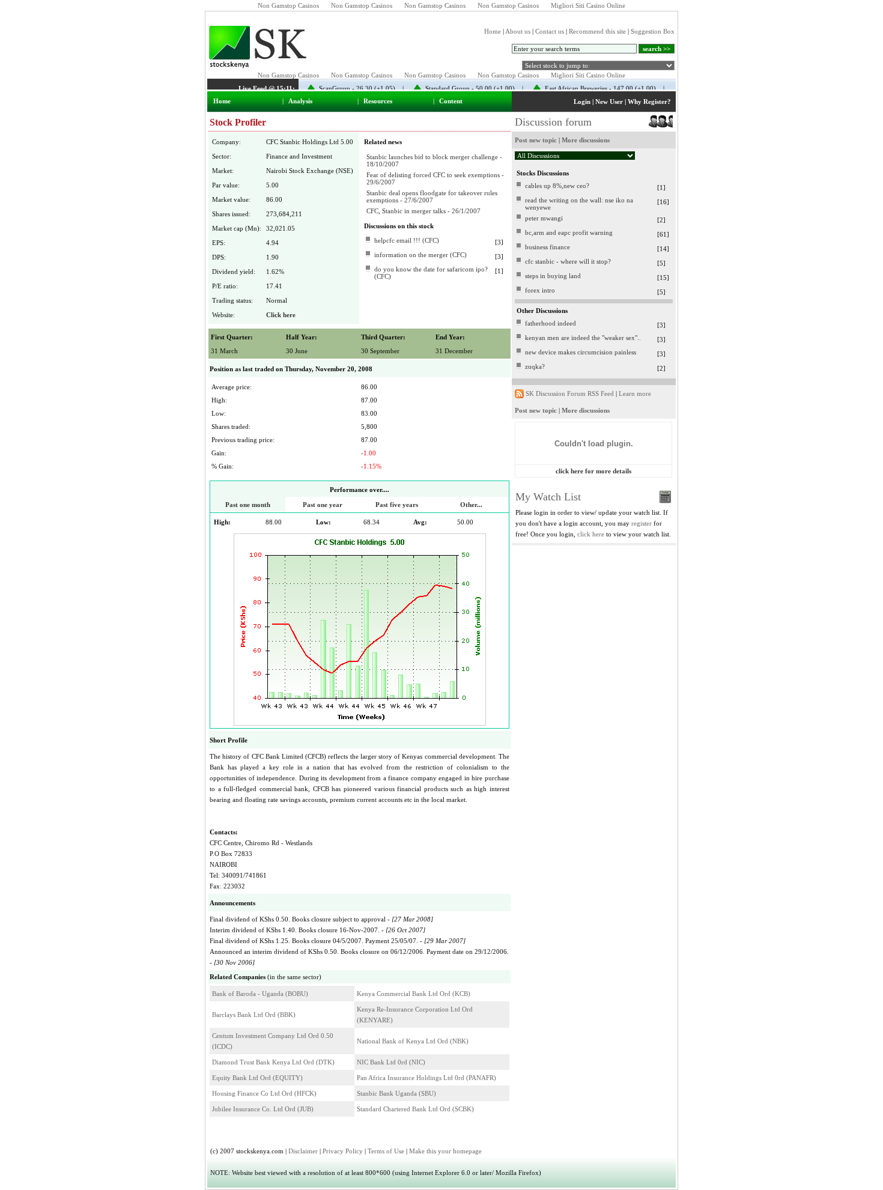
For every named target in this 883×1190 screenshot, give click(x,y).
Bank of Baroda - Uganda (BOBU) (260, 993)
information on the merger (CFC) (420, 254)
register (641, 523)
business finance (547, 246)
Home (492, 31)
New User (609, 101)
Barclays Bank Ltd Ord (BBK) (254, 1014)
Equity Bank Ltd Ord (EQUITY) (257, 1077)
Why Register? (649, 101)
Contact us (549, 31)
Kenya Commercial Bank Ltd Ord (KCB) (413, 993)
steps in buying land (553, 275)
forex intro (540, 290)
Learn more (635, 393)
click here (590, 534)
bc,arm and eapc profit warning (569, 232)
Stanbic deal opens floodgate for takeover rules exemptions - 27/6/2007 (431, 196)
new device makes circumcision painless (580, 352)
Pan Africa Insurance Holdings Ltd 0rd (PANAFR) (426, 1077)
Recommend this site (597, 31)
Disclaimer (303, 1151)
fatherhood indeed (550, 323)
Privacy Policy (343, 1151)
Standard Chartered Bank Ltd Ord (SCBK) (415, 1109)
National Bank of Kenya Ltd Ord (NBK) (413, 1041)
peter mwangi (544, 218)
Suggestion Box (653, 31)
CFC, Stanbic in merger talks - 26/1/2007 (423, 210)
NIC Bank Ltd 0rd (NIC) (391, 1062)
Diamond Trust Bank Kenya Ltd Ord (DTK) (273, 1062)
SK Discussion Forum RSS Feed (570, 393)
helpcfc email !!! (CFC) (406, 240)
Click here (281, 314)
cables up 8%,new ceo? (557, 185)
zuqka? (535, 366)
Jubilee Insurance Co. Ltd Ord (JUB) (263, 1109)
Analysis (300, 101)
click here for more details (593, 471)
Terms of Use (386, 1151)
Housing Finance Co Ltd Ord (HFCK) (264, 1093)
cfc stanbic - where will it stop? (568, 261)
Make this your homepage (445, 1151)
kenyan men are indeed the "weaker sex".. (583, 337)
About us (517, 31)
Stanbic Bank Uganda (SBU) (396, 1093)
